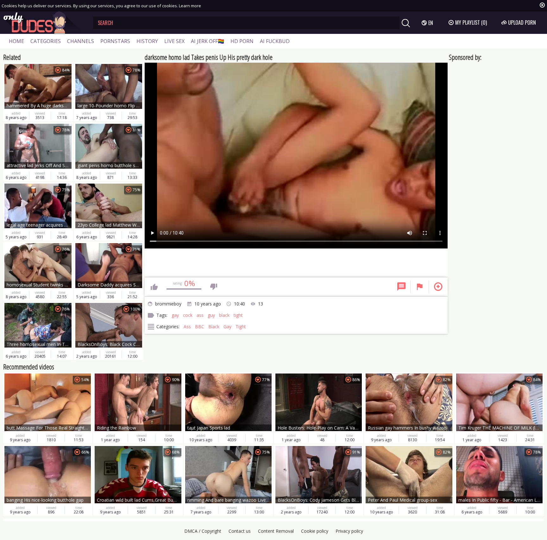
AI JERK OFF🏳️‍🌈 (207, 41)
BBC (199, 326)
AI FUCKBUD (275, 41)
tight (238, 315)
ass (200, 315)
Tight (241, 326)
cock (187, 315)
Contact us (240, 531)
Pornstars (115, 41)
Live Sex (174, 41)
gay (175, 315)
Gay (227, 326)
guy (211, 315)
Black (213, 326)
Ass (187, 326)
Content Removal (276, 531)
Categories (45, 41)
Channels (80, 41)
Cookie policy (314, 531)
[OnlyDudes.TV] (43, 22)
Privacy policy (349, 531)
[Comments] (401, 287)
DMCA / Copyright (202, 531)
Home (16, 41)
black (224, 315)
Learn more (190, 6)
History (147, 41)
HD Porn (242, 41)
